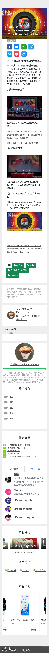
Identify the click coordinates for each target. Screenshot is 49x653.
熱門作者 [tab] (35, 468)
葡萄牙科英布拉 (13, 451)
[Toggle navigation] (45, 649)
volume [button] (14, 275)
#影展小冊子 (13, 143)
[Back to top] (44, 642)
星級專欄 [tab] (14, 468)
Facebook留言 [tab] (11, 328)
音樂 (11, 413)
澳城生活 (26, 649)
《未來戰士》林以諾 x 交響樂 (18, 445)
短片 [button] (31, 265)
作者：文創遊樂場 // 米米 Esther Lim (23, 30)
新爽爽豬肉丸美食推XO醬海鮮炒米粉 (21, 456)
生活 (11, 418)
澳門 (11, 402)
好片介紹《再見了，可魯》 (17, 448)
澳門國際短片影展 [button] (18, 270)
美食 (11, 396)
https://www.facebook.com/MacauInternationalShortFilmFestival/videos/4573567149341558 (24, 248)
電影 (11, 407)
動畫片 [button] (19, 265)
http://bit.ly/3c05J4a (29, 143)
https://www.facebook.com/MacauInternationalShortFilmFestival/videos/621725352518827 (24, 134)
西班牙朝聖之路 (13, 453)
